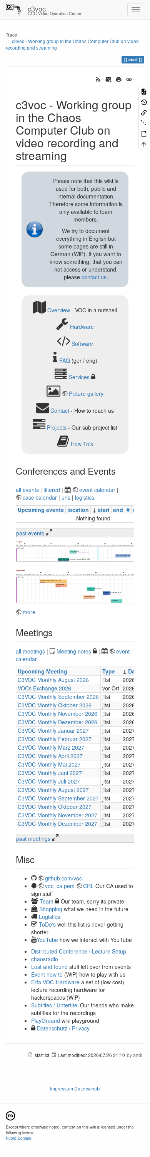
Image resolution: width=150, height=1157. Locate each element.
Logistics (49, 916)
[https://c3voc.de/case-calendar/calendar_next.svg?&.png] (75, 586)
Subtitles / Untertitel (54, 1005)
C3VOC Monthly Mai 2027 (49, 764)
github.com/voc (63, 878)
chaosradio (44, 959)
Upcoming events (41, 509)
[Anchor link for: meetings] (57, 632)
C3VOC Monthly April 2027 (50, 756)
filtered (51, 489)
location (78, 509)
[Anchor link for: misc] (39, 859)
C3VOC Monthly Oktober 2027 (55, 806)
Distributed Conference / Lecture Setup (78, 951)
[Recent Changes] (98, 78)
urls (66, 497)
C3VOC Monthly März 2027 (51, 747)
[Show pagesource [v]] (144, 91)
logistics (84, 497)
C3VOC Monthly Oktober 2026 (55, 705)
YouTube (47, 940)
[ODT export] (144, 133)
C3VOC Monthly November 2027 (57, 815)
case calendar (40, 497)
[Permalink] (129, 78)
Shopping (50, 909)
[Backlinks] (144, 112)
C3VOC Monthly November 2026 (57, 713)
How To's (82, 444)
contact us (94, 277)
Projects (57, 427)
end (118, 509)
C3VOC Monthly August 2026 (53, 680)
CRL (88, 886)
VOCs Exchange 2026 (44, 688)
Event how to (47, 974)
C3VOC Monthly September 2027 (58, 798)
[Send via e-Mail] (108, 78)
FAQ (64, 360)
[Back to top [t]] (144, 143)
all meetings (30, 651)
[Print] (118, 78)
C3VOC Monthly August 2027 (53, 790)
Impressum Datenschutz (75, 1088)
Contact (59, 410)
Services (79, 377)
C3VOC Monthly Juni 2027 (50, 773)
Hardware (82, 326)
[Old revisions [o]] (144, 101)
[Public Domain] (10, 1115)
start (104, 509)
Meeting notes (74, 651)
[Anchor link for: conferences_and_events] (120, 470)
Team (46, 901)
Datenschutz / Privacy (62, 1028)
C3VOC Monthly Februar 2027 (55, 739)
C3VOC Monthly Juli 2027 (49, 781)
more (29, 612)
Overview (58, 309)
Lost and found (49, 966)
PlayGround (45, 1020)
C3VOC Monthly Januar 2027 (53, 730)
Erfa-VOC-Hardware (55, 982)
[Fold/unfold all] (144, 122)
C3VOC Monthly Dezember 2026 (57, 722)
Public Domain (18, 1138)
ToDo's (47, 924)
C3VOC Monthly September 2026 (58, 696)
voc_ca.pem (60, 886)
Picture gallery (86, 393)
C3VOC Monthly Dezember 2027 (57, 823)
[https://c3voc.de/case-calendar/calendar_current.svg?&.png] (75, 551)
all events (27, 489)
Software (82, 343)
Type (108, 671)
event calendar (98, 489)
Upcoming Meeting (42, 671)
